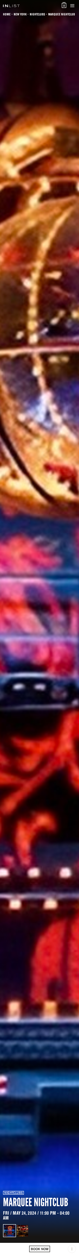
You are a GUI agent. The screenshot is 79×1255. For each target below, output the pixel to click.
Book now (39, 1249)
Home (7, 14)
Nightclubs (37, 14)
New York (20, 14)
